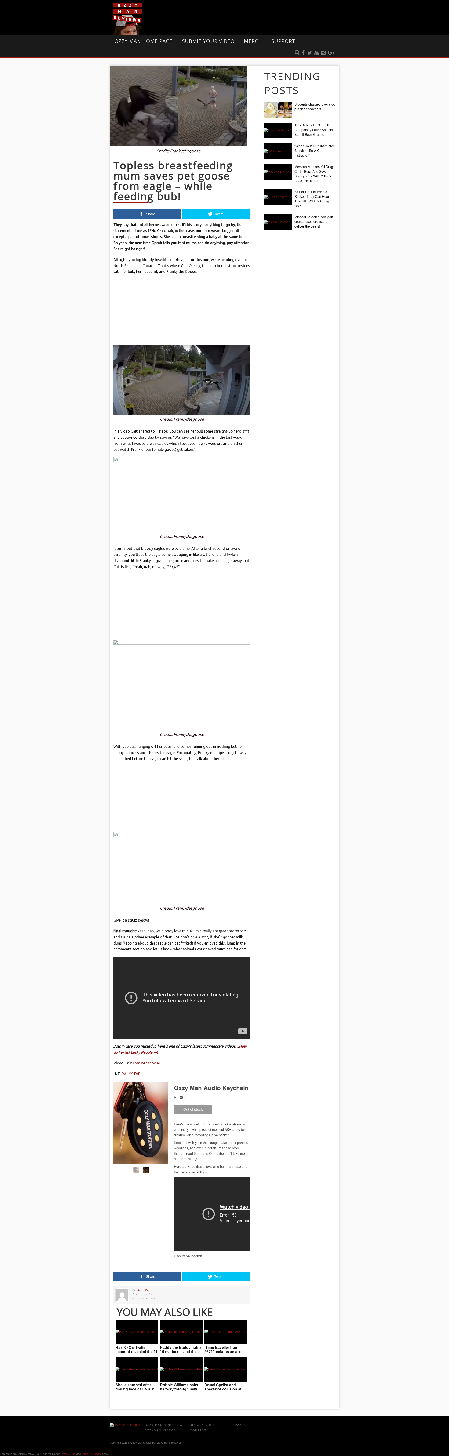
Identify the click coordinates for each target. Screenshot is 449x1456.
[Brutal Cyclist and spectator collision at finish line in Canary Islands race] (225, 1369)
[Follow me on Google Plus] (331, 52)
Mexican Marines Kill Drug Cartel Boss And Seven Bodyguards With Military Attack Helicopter (313, 173)
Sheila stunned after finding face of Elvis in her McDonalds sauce (135, 1389)
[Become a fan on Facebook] (303, 52)
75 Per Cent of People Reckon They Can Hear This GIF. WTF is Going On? (311, 198)
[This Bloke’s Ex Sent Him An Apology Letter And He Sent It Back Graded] (278, 130)
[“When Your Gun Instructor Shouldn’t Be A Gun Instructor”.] (278, 151)
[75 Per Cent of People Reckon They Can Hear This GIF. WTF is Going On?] (278, 197)
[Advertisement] (181, 312)
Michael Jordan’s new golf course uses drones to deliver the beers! (313, 221)
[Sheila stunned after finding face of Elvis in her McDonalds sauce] (136, 1369)
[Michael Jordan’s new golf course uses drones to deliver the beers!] (278, 222)
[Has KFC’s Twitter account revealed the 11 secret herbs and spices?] (136, 1332)
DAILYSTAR (131, 1074)
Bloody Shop (202, 1425)
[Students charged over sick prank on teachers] (278, 109)
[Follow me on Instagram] (323, 52)
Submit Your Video (208, 41)
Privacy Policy (68, 1454)
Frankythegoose (146, 1063)
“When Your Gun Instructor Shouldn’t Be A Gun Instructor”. (314, 150)
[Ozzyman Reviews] (125, 1425)
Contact (198, 1430)
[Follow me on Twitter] (309, 52)
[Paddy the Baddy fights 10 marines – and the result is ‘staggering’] (181, 1332)
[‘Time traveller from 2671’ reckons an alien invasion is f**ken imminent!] (225, 1332)
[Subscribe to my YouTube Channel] (316, 52)
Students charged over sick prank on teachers (314, 106)
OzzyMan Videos (160, 1430)
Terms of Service (91, 1454)
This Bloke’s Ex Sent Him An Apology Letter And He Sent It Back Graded (313, 130)
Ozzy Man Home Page (144, 41)
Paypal (241, 1425)
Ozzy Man (143, 1290)
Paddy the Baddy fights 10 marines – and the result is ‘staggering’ (181, 1352)
